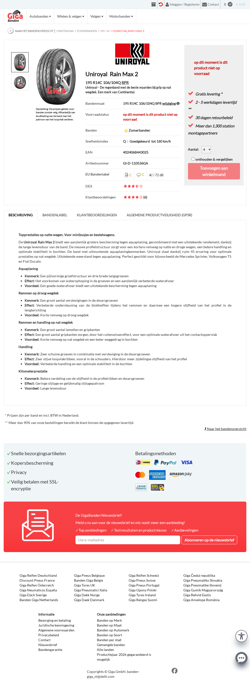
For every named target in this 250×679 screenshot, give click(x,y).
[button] (241, 635)
